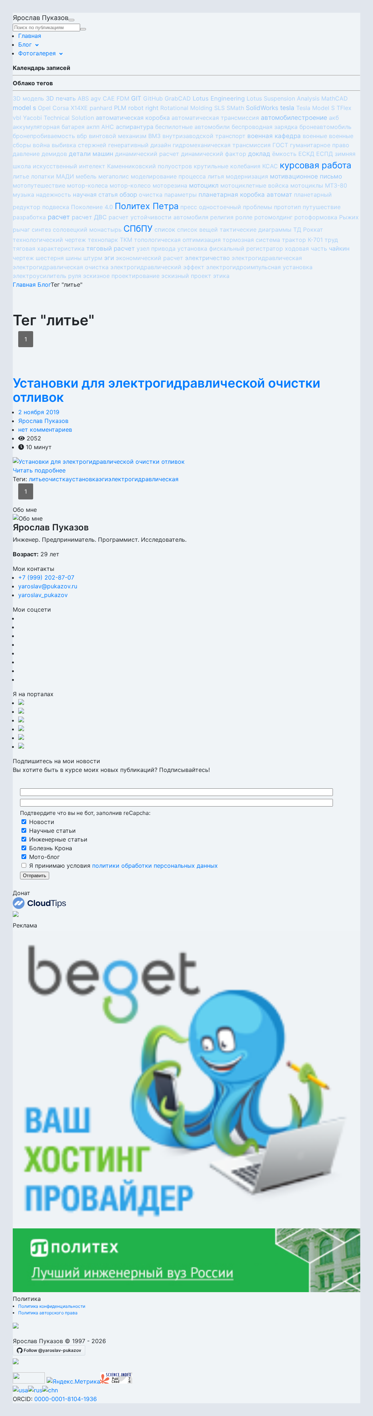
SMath (235, 107)
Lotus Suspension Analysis (283, 98)
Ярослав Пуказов (43, 420)
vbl (17, 117)
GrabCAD (178, 98)
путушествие (322, 207)
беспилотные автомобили (192, 126)
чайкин (339, 248)
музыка (23, 194)
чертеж (23, 258)
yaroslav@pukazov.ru (47, 586)
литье (21, 176)
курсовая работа (316, 165)
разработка (29, 217)
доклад (259, 153)
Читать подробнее (39, 470)
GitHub (153, 98)
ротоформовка (315, 217)
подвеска (55, 207)
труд (331, 239)
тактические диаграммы (255, 229)
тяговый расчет (110, 248)
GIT (136, 98)
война (41, 145)
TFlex (344, 107)
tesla (287, 107)
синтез (41, 229)
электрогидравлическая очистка (61, 267)
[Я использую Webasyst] (16, 1362)
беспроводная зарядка (265, 126)
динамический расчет (147, 153)
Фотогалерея (37, 53)
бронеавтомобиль (325, 126)
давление (26, 153)
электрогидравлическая (267, 258)
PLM (120, 107)
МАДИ (65, 176)
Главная (29, 35)
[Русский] (35, 1390)
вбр (82, 136)
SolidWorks (262, 107)
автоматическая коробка (133, 117)
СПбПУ (138, 228)
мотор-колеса (87, 185)
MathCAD (334, 98)
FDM (123, 98)
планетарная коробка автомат (245, 194)
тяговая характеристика (49, 248)
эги (109, 258)
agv (96, 98)
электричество (207, 258)
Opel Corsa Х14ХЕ (63, 107)
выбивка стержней (79, 145)
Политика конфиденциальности (51, 1306)
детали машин (91, 153)
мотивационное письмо (306, 176)
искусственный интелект (69, 166)
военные (315, 136)
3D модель (28, 98)
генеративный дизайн (139, 145)
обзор (128, 194)
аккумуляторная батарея (49, 126)
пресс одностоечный (210, 207)
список (164, 229)
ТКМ (126, 239)
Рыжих (349, 217)
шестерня (50, 258)
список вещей (197, 229)
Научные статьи (51, 830)
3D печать (61, 98)
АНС (107, 126)
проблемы (257, 207)
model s (24, 107)
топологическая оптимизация (177, 239)
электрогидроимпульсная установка (259, 267)
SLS (219, 107)
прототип (287, 207)
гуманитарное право (319, 145)
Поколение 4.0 (92, 207)
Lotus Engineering (219, 98)
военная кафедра (274, 136)
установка (192, 248)
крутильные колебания (227, 166)
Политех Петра (146, 206)
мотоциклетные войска (254, 185)
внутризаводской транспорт (204, 136)
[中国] (50, 1390)
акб (334, 117)
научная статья (95, 194)
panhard (101, 107)
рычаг (21, 229)
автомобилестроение (294, 117)
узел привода (156, 248)
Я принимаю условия (122, 865)
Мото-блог (43, 856)
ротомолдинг (273, 217)
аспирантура (134, 126)
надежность (53, 194)
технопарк (103, 239)
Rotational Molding (186, 107)
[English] (20, 1390)
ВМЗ (154, 136)
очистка (150, 194)
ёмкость (284, 153)
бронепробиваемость (44, 136)
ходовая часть (306, 248)
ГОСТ (280, 145)
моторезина (170, 185)
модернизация (247, 176)
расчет (59, 217)
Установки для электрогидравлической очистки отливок (166, 390)
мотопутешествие (39, 185)
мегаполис (113, 176)
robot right (143, 107)
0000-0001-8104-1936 (65, 1399)
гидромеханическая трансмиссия (222, 145)
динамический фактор (213, 153)
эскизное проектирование (121, 275)
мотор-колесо (130, 185)
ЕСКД (306, 153)
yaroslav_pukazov (43, 595)
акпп (92, 126)
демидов (54, 153)
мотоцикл (204, 185)
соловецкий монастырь (87, 229)
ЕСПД (324, 153)
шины (74, 258)
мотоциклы (306, 185)
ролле (243, 217)
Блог (25, 44)
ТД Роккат (308, 229)
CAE (109, 98)
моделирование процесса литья (177, 176)
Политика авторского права (48, 1312)
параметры (180, 194)
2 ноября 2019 (38, 412)
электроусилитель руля (47, 275)
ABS (83, 98)
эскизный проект (186, 275)
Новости (40, 821)
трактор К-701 (302, 239)
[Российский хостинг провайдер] (16, 1326)
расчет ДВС (89, 217)
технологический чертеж (49, 239)
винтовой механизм (117, 136)
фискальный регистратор (246, 248)
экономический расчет (149, 258)
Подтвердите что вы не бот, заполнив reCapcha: (85, 812)
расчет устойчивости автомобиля (158, 217)
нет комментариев (45, 429)
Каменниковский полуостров (149, 166)
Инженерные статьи (57, 839)
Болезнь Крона (49, 848)
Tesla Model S (315, 107)
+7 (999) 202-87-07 (46, 577)
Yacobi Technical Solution (58, 117)
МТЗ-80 (336, 185)
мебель (86, 176)
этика (221, 275)
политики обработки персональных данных (155, 865)
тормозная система (251, 239)
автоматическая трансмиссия (215, 117)
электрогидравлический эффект (157, 267)
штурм (92, 258)
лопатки (42, 176)
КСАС (270, 166)
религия (221, 217)
